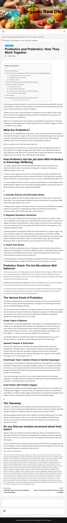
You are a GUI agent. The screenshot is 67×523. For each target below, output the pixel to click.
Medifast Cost (28, 460)
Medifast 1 (18, 458)
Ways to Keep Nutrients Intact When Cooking (49, 490)
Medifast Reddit (35, 469)
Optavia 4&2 (9, 475)
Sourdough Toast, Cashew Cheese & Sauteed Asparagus (23, 91)
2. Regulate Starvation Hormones (17, 77)
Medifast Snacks (20, 471)
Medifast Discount (8, 462)
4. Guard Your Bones (14, 80)
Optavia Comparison (18, 477)
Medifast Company (18, 460)
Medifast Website (44, 473)
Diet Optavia (41, 457)
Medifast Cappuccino (47, 458)
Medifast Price (49, 467)
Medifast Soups (30, 471)
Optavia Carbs (57, 475)
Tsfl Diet (60, 482)
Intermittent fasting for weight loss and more (16, 490)
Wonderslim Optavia (29, 484)
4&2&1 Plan (32, 455)
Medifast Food (18, 462)
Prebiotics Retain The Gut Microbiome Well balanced (22, 82)
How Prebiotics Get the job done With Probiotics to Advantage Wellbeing (28, 73)
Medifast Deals (36, 460)
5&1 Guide (43, 455)
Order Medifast (28, 482)
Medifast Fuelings (49, 462)
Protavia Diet (37, 482)
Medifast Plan (40, 467)
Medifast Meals (18, 466)
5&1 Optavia (49, 455)
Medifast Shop (55, 469)
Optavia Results (40, 478)
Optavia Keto (51, 477)
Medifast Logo (55, 464)
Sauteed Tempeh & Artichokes (17, 89)
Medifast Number (36, 466)
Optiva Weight (19, 482)
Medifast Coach (7, 460)
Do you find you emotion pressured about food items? (22, 98)
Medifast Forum (27, 462)
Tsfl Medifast (7, 484)
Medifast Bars (26, 458)
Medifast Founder (38, 462)
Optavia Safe (11, 480)
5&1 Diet (37, 455)
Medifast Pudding (26, 469)
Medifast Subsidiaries (41, 471)
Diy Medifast (56, 457)
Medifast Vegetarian (22, 473)
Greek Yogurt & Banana (15, 86)
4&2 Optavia (17, 455)
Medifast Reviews (45, 469)
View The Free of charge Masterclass (22, 99)
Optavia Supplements (21, 480)
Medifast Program (15, 469)
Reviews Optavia (45, 482)
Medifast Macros (8, 466)
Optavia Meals (13, 478)
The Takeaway (10, 95)
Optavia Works (52, 480)
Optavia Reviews (50, 478)
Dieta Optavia (48, 457)
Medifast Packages (8, 467)
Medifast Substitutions (54, 471)
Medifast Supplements (9, 473)
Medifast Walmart (34, 473)
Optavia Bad (38, 475)
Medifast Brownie (35, 458)
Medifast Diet (45, 460)
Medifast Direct (53, 460)
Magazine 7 (39, 520)
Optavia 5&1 (31, 475)
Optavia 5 (24, 475)
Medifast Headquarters (10, 464)
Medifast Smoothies (9, 471)
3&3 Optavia (10, 455)
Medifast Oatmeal (47, 466)
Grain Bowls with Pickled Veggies (17, 93)
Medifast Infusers (33, 464)
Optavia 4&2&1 (17, 475)
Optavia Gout (43, 477)
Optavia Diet (9, 45)
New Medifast (53, 473)
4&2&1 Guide (24, 455)
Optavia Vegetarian (33, 480)
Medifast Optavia (57, 466)
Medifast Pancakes (20, 467)
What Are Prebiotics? (12, 71)
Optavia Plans (32, 478)
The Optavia (54, 482)
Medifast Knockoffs (44, 464)
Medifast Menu (27, 466)
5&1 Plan (56, 455)
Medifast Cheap (57, 458)
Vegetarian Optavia (17, 484)
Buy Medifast (23, 457)
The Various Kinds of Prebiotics (15, 84)
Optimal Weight (10, 482)
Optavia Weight (43, 480)
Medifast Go (57, 462)
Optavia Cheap (7, 477)
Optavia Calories (47, 475)
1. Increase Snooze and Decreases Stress (20, 75)
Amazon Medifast (14, 457)
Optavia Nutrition (22, 478)
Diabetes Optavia (32, 457)
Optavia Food (35, 477)
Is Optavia (12, 458)
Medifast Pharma (31, 467)
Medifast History (22, 464)
